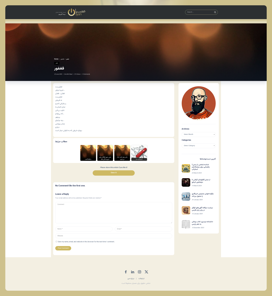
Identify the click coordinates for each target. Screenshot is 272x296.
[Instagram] (139, 272)
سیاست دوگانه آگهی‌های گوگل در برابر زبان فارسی (202, 209)
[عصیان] (70, 12)
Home (56, 59)
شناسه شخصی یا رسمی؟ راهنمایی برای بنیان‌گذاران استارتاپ (201, 167)
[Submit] (215, 12)
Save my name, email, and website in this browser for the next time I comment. (86, 242)
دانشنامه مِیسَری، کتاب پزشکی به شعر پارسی (202, 222)
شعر (67, 59)
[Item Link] (186, 168)
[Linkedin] (132, 272)
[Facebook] (126, 272)
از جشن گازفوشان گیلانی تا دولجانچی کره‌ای (201, 180)
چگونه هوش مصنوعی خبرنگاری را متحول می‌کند (203, 195)
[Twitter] (146, 272)
